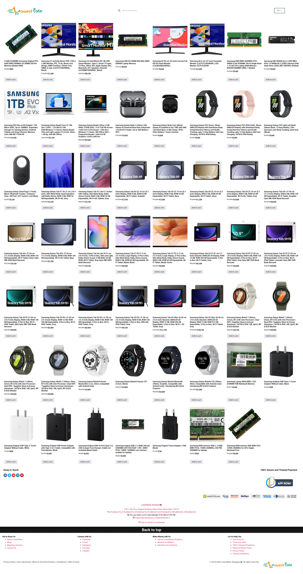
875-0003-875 (128, 512)
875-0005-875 (152, 512)
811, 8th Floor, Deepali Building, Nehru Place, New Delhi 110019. (152, 509)
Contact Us (11, 548)
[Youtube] (13, 475)
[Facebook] (5, 475)
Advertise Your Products (167, 545)
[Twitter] (9, 475)
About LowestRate (14, 539)
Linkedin (85, 551)
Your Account (238, 539)
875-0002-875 (115, 512)
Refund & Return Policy (242, 548)
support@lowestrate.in (144, 518)
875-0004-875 (140, 512)
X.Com (85, 542)
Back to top (151, 530)
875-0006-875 (165, 512)
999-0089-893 (190, 512)
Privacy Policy (238, 551)
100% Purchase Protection (243, 545)
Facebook (86, 539)
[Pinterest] (22, 475)
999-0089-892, (178, 512)
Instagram (86, 545)
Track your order (239, 542)
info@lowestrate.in (162, 518)
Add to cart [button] (11, 79)
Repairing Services (14, 545)
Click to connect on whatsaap (152, 522)
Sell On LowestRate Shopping (169, 539)
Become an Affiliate (165, 542)
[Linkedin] (18, 475)
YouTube (86, 548)
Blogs (9, 542)
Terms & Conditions (241, 554)
